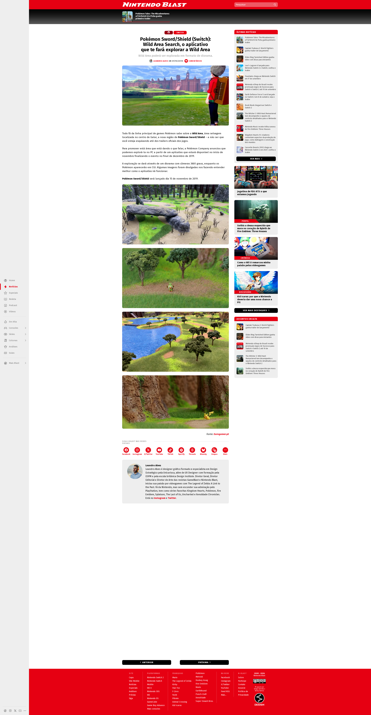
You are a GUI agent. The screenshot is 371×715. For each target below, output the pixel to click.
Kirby (174, 684)
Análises (133, 691)
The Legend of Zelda (181, 681)
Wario (198, 687)
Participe (242, 681)
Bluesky (203, 454)
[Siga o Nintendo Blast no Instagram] (10, 710)
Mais (225, 454)
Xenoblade (201, 697)
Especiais (133, 688)
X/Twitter (148, 454)
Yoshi (174, 695)
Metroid (199, 677)
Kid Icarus (177, 705)
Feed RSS (225, 691)
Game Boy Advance (156, 705)
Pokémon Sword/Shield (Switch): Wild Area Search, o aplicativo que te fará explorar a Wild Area (175, 44)
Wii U (149, 688)
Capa (131, 677)
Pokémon (200, 673)
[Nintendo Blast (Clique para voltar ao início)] (154, 4)
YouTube (159, 454)
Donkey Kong (202, 680)
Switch (180, 33)
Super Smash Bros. (204, 701)
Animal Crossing (179, 702)
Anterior (147, 662)
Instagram (137, 454)
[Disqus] (175, 544)
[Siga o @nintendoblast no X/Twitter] (15, 710)
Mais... (223, 695)
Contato (241, 684)
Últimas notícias (246, 32)
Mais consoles (153, 709)
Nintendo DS (153, 698)
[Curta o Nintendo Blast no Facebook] (5, 710)
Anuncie (241, 688)
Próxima (203, 662)
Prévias (132, 695)
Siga (131, 698)
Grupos (214, 454)
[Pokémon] (168, 32)
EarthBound (201, 690)
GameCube (152, 702)
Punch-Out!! (201, 694)
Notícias (132, 684)
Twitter (172, 498)
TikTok (170, 454)
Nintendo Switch (154, 681)
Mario (174, 677)
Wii (148, 695)
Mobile (150, 684)
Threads (192, 454)
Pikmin (175, 698)
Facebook (126, 454)
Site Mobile (134, 681)
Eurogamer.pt (221, 434)
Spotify (181, 454)
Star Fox (176, 688)
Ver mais (255, 159)
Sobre (241, 677)
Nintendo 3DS (153, 691)
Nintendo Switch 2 (155, 677)
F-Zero (175, 691)
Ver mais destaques (255, 310)
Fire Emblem (202, 684)
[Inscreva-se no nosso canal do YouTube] (20, 710)
